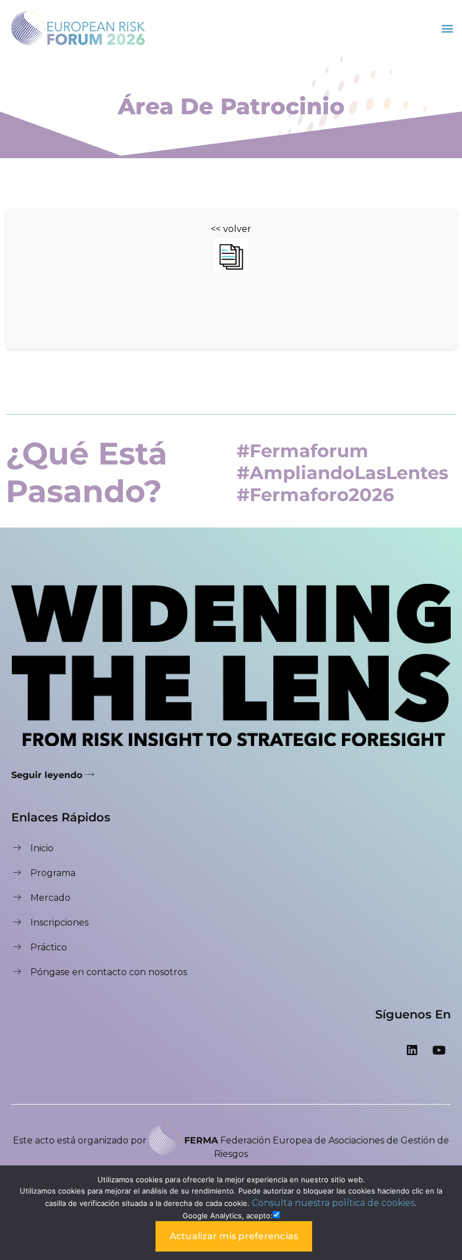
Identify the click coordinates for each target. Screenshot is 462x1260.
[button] (447, 28)
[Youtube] (439, 1050)
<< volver (231, 229)
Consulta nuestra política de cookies (333, 1203)
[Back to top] (442, 1128)
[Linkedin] (412, 1050)
